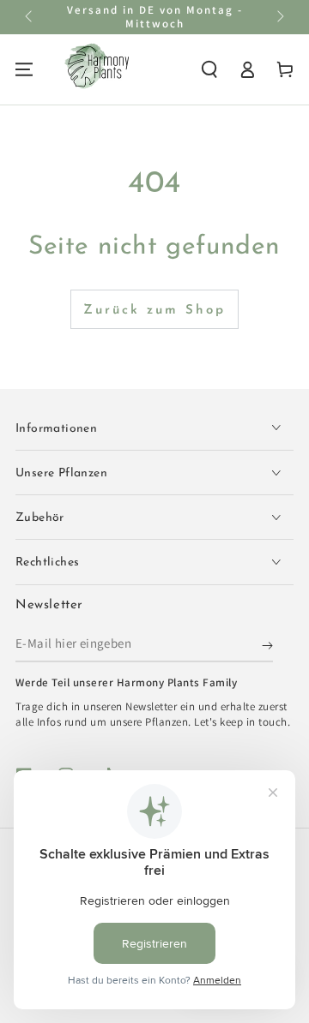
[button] (209, 69)
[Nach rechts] (279, 17)
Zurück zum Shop (154, 310)
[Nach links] (30, 17)
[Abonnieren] (267, 645)
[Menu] (24, 69)
